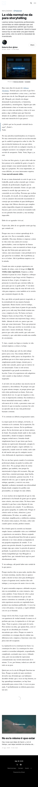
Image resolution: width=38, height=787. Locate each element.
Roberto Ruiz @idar (10, 47)
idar (16, 761)
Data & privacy (12, 768)
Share (32, 45)
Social (27, 768)
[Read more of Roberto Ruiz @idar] (4, 42)
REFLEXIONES (7, 11)
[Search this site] (31, 3)
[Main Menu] (34, 3)
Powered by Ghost (19, 772)
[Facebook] (21, 764)
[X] (17, 764)
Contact (20, 768)
